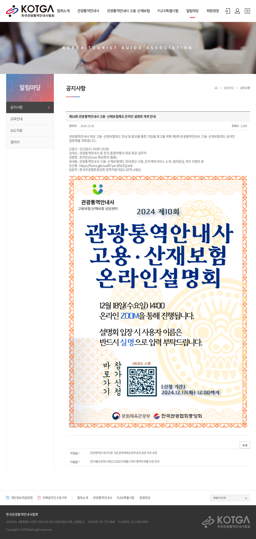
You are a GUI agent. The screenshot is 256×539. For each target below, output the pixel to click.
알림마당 (192, 11)
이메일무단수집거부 (54, 497)
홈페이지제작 (60, 529)
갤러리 (14, 142)
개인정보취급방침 (21, 497)
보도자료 (16, 131)
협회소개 (63, 11)
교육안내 (16, 119)
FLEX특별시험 (168, 11)
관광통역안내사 (88, 11)
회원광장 (213, 11)
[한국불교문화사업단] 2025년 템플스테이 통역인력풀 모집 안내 (124, 461)
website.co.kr (76, 529)
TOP (244, 527)
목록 (244, 445)
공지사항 (16, 107)
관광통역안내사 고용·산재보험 (128, 11)
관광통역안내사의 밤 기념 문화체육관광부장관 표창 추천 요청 (123, 453)
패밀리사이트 (219, 498)
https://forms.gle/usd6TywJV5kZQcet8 (106, 165)
